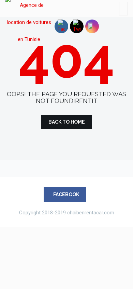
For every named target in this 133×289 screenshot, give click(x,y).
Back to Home (66, 122)
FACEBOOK (66, 194)
